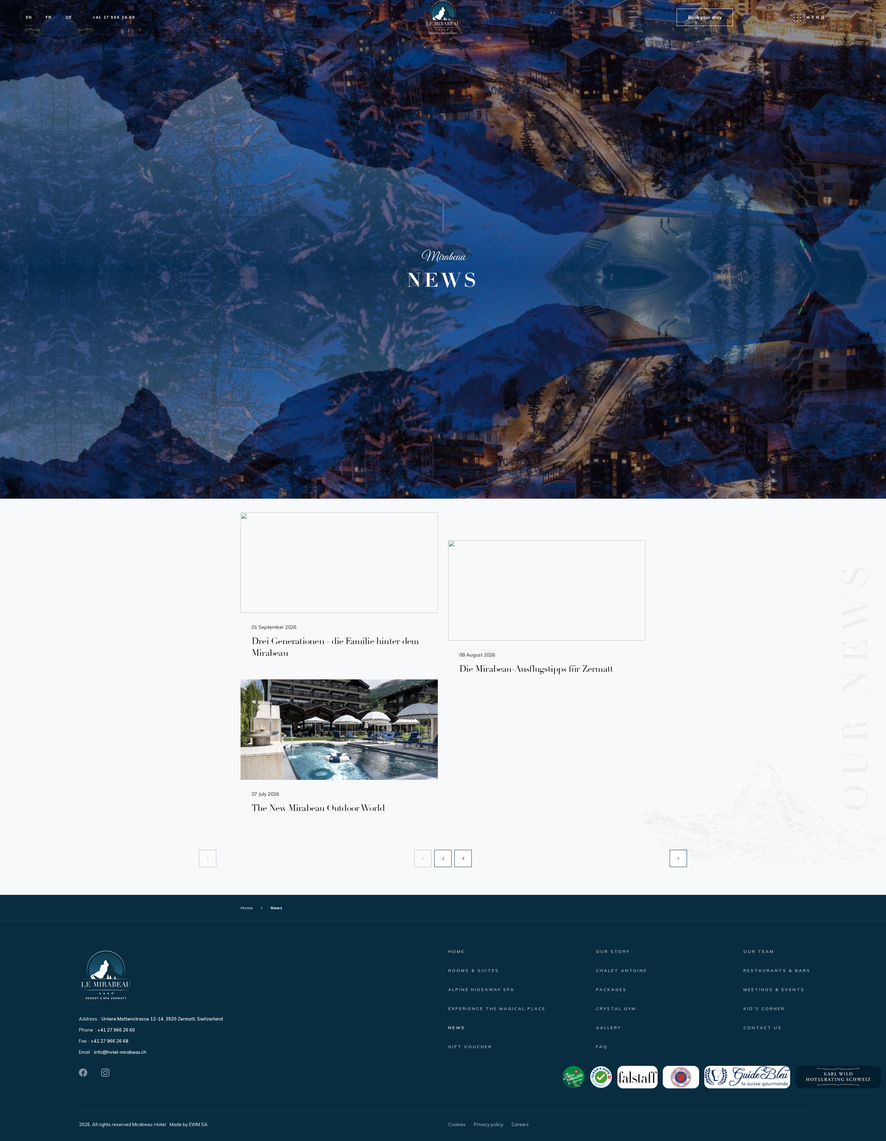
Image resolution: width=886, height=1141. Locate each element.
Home (247, 907)
